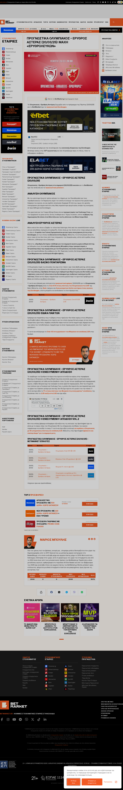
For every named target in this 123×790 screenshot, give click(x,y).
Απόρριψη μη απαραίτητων (92, 782)
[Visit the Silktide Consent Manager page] (116, 782)
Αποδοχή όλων (73, 782)
